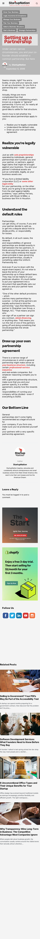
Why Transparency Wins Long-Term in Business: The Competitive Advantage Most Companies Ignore (19, 832)
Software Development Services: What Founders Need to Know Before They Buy (19, 742)
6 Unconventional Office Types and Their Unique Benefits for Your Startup (18, 786)
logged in (17, 495)
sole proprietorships (24, 155)
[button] (3, 3)
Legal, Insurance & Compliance (14, 16)
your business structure (13, 365)
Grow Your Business (11, 12)
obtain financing (23, 318)
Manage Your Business (11, 19)
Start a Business (9, 30)
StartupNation (20, 464)
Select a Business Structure (13, 27)
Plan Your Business (10, 23)
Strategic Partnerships (27, 30)
